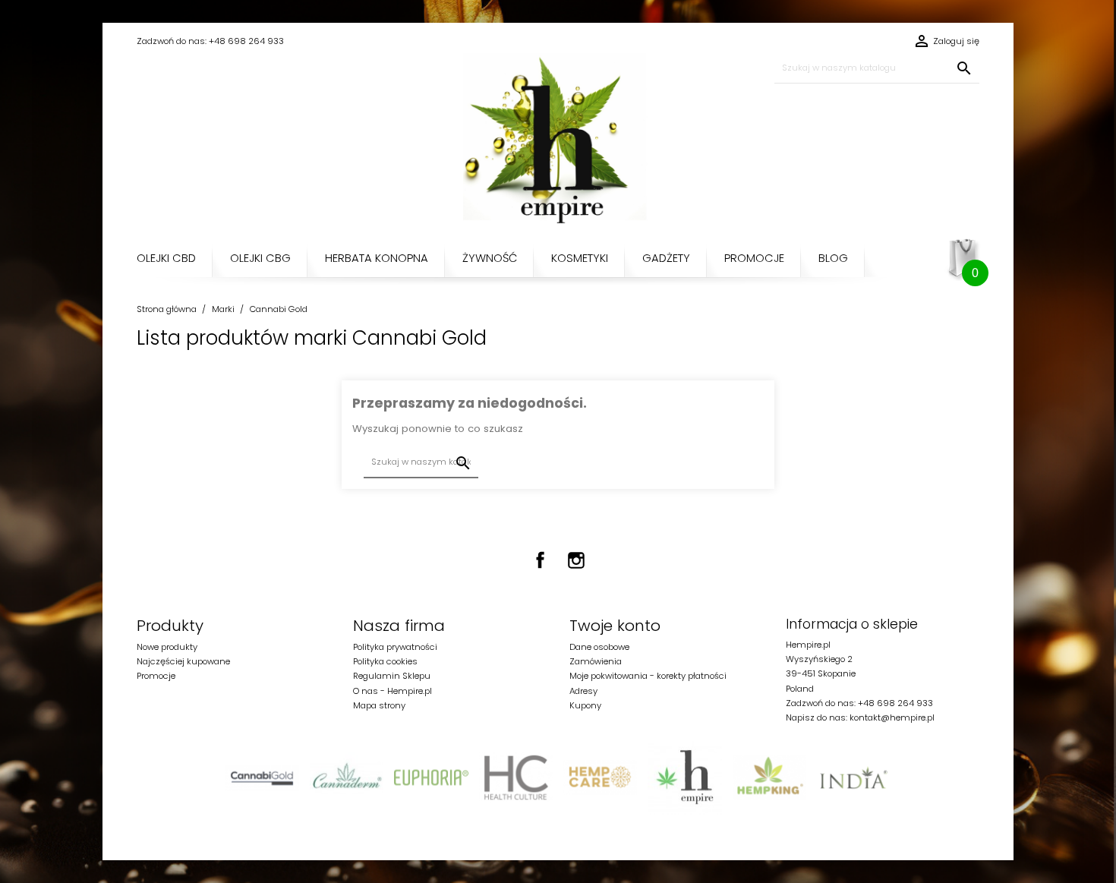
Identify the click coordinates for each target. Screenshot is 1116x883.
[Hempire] (684, 777)
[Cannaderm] (346, 777)
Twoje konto (614, 625)
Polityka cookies (385, 661)
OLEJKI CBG (260, 258)
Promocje (156, 676)
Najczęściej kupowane (183, 661)
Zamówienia (595, 661)
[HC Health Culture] (516, 777)
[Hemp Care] (600, 777)
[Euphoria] (431, 777)
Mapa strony (379, 705)
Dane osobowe (599, 647)
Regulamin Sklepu (391, 676)
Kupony (585, 705)
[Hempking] (769, 777)
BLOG (833, 258)
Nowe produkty (167, 647)
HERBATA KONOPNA (376, 258)
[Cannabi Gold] (262, 777)
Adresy (583, 691)
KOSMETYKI (579, 258)
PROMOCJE (754, 258)
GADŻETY (666, 258)
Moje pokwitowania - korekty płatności (648, 676)
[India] (854, 777)
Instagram (576, 560)
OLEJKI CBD (166, 258)
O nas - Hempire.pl (392, 691)
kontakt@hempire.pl (892, 717)
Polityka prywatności (395, 647)
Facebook (540, 560)
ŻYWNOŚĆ (489, 258)
